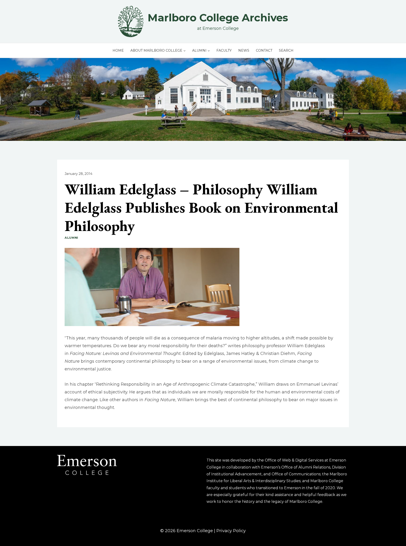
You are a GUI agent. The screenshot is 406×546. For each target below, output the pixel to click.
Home (118, 50)
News (243, 50)
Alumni (71, 237)
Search (286, 50)
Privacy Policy (231, 530)
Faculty (224, 50)
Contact (264, 50)
